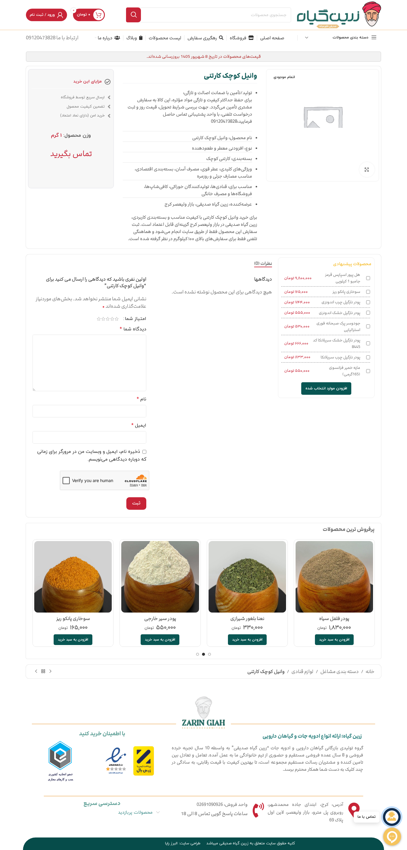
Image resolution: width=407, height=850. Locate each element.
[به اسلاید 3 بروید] (197, 654)
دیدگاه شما (133, 329)
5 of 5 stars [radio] (99, 319)
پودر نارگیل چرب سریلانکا (340, 357)
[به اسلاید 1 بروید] (209, 654)
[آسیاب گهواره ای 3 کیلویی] (247, 577)
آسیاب (160, 618)
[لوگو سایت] (339, 14)
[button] (334, 639)
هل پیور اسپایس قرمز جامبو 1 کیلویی (342, 278)
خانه (370, 671)
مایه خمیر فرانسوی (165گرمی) (344, 371)
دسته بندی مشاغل (339, 671)
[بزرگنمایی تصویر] (366, 169)
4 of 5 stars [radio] (103, 319)
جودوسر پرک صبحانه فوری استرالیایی (338, 326)
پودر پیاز (334, 618)
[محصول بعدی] (36, 671)
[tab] (263, 263)
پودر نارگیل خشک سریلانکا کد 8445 (336, 343)
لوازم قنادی (302, 671)
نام (141, 399)
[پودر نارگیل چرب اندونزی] (73, 577)
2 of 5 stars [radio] (112, 319)
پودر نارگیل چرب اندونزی (340, 302)
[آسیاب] (160, 577)
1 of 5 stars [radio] (116, 319)
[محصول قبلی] (50, 671)
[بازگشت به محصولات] (43, 671)
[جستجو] (133, 14)
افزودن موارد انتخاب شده (326, 388)
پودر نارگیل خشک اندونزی (339, 313)
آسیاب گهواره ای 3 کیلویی (247, 618)
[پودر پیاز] (334, 577)
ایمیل (138, 425)
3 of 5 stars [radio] (107, 319)
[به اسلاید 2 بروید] (203, 654)
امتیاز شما (135, 318)
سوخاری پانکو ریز (346, 292)
